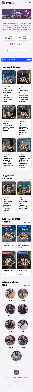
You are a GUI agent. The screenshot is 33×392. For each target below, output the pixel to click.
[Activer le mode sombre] (25, 3)
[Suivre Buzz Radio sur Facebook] (14, 381)
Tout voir (26, 68)
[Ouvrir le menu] (30, 3)
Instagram (23, 51)
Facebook (11, 51)
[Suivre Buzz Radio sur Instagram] (18, 381)
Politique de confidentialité (22, 385)
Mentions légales (8, 385)
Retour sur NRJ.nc (17, 388)
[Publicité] (16, 60)
